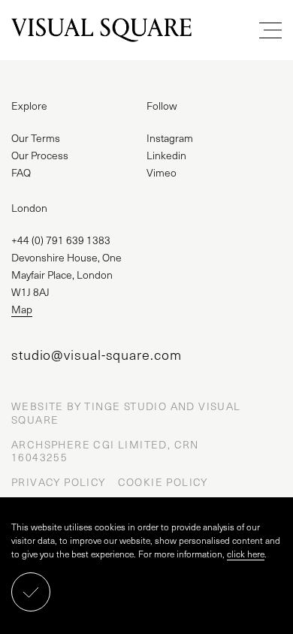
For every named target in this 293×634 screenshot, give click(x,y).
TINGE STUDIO (125, 406)
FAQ (21, 172)
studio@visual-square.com (96, 354)
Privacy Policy (58, 482)
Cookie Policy (163, 482)
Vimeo (161, 172)
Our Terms (35, 138)
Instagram (169, 138)
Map (21, 309)
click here (245, 553)
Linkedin (166, 155)
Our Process (39, 155)
